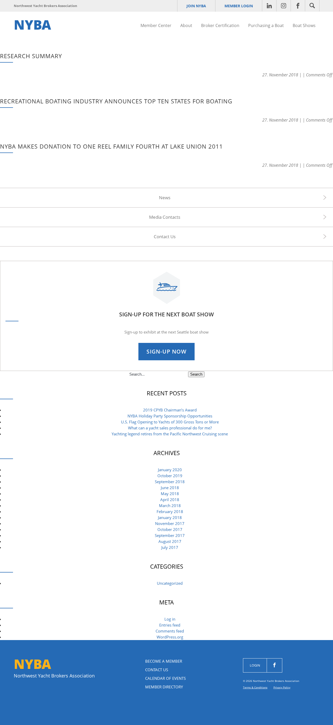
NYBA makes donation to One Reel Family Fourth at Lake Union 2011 (111, 146)
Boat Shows (304, 25)
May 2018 (170, 493)
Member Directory (164, 686)
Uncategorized (170, 583)
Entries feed (169, 625)
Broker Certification (220, 25)
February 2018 (170, 511)
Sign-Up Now (166, 351)
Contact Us (165, 237)
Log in (169, 619)
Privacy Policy (281, 687)
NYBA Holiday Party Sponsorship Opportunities (169, 415)
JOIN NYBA (196, 5)
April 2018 (169, 499)
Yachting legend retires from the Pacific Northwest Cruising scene (170, 433)
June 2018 (170, 487)
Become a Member (163, 661)
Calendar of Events (165, 678)
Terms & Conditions (255, 687)
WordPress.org (170, 637)
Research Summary (31, 56)
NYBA (32, 25)
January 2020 (170, 469)
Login (255, 665)
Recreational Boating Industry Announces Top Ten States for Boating (116, 101)
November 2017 (169, 523)
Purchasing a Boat (266, 25)
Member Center (155, 25)
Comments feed (170, 631)
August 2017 (169, 541)
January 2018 (170, 517)
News (164, 198)
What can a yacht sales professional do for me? (170, 427)
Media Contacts (164, 217)
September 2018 (170, 481)
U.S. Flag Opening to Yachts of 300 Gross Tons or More (170, 421)
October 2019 (169, 475)
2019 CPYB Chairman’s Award (170, 410)
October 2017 (169, 529)
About (186, 25)
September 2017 (170, 535)
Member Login (239, 5)
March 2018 (170, 505)
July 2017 (169, 547)
